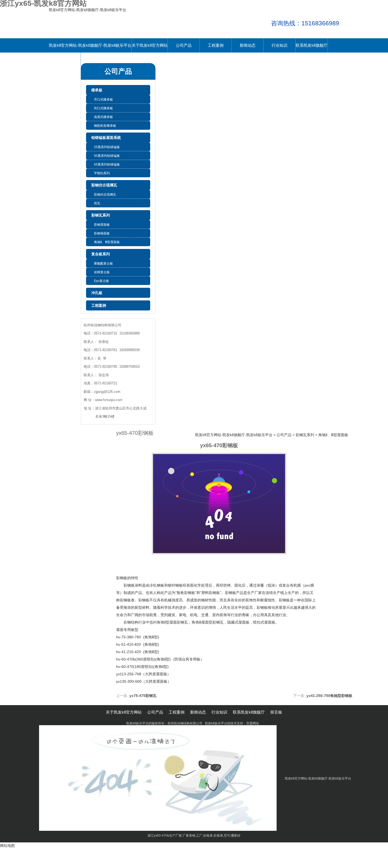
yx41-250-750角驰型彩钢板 (329, 696)
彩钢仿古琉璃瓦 (104, 185)
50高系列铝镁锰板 (107, 156)
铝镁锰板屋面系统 (106, 137)
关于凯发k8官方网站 (150, 45)
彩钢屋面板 (102, 225)
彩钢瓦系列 (100, 215)
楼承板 (96, 90)
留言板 (65, 59)
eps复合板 (101, 281)
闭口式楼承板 (103, 108)
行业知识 (279, 45)
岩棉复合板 (102, 272)
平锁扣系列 (102, 173)
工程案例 (216, 45)
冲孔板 (96, 293)
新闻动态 (247, 45)
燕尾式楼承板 (103, 117)
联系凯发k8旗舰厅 (312, 45)
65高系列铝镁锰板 (107, 164)
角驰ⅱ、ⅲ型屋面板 (107, 242)
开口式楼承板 (103, 99)
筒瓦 (97, 203)
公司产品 (184, 45)
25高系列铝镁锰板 (107, 147)
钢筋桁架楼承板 (105, 126)
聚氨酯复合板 (103, 263)
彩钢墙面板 (102, 233)
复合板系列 (100, 254)
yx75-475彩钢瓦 (143, 696)
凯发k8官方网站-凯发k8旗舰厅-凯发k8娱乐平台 (87, 10)
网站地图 (7, 845)
